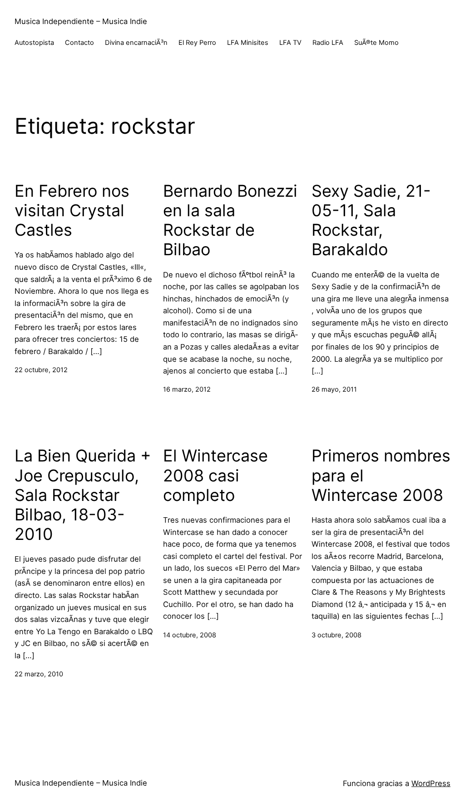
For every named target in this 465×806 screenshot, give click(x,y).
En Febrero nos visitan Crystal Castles (72, 210)
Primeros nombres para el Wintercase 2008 (381, 475)
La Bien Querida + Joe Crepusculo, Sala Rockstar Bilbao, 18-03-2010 (83, 495)
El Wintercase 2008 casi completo (215, 475)
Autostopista (34, 43)
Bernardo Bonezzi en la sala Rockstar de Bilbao (230, 220)
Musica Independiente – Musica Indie (81, 21)
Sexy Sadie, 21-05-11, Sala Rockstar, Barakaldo (371, 220)
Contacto (79, 43)
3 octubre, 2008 (336, 635)
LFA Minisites (247, 43)
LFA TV (290, 43)
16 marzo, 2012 (187, 389)
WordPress (430, 783)
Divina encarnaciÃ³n (136, 43)
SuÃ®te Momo (376, 43)
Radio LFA (327, 43)
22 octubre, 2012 (41, 370)
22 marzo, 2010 (39, 674)
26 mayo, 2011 (334, 389)
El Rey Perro (197, 43)
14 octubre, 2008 (189, 635)
